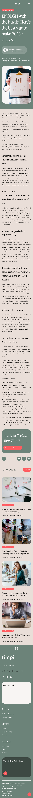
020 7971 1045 (8, 665)
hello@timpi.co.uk (10, 671)
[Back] (4, 459)
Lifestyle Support (7, 717)
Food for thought (8, 10)
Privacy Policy (6, 793)
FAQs (3, 749)
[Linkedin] (7, 677)
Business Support (8, 714)
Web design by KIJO (8, 795)
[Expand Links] (29, 794)
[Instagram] (3, 677)
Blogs (3, 58)
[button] (19, 459)
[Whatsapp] (11, 677)
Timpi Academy (7, 732)
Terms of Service (7, 791)
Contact (4, 753)
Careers (4, 735)
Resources (5, 746)
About (4, 728)
